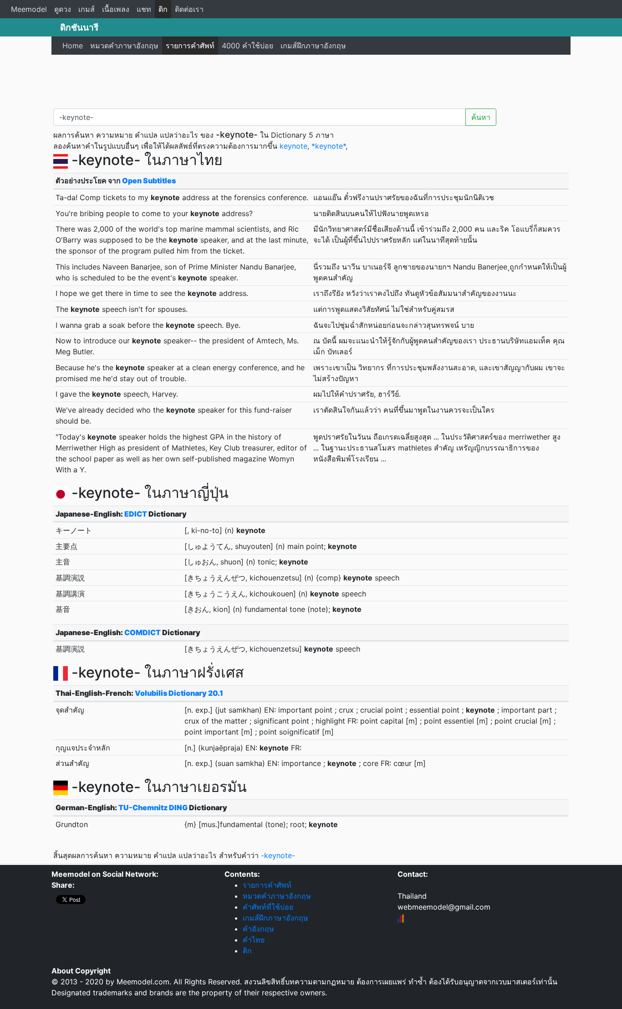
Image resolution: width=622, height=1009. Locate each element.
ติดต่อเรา (189, 9)
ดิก (163, 9)
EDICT (135, 513)
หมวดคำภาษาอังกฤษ (124, 45)
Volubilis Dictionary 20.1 (179, 693)
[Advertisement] (311, 79)
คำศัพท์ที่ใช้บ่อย (268, 906)
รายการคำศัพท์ (190, 45)
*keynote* (328, 145)
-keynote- (278, 855)
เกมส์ (86, 9)
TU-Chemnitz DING (153, 807)
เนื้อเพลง (115, 9)
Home (72, 45)
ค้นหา (480, 117)
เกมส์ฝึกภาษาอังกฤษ (313, 45)
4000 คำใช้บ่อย (247, 45)
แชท (144, 9)
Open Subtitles (149, 180)
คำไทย (254, 939)
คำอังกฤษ (258, 928)
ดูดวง (62, 9)
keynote (293, 145)
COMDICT (142, 632)
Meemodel (29, 9)
